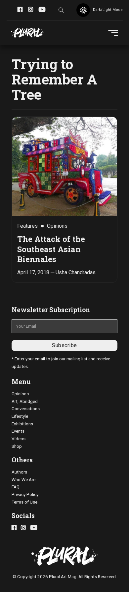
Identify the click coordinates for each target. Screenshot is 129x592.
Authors (19, 472)
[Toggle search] (61, 10)
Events (18, 431)
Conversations (26, 408)
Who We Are (23, 479)
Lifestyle (20, 416)
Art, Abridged (25, 401)
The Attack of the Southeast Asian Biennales (51, 249)
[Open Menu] (113, 33)
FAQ (16, 486)
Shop (17, 446)
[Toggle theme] (83, 10)
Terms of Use (24, 502)
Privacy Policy (25, 494)
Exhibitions (22, 423)
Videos (18, 438)
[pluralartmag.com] (27, 33)
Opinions (20, 393)
